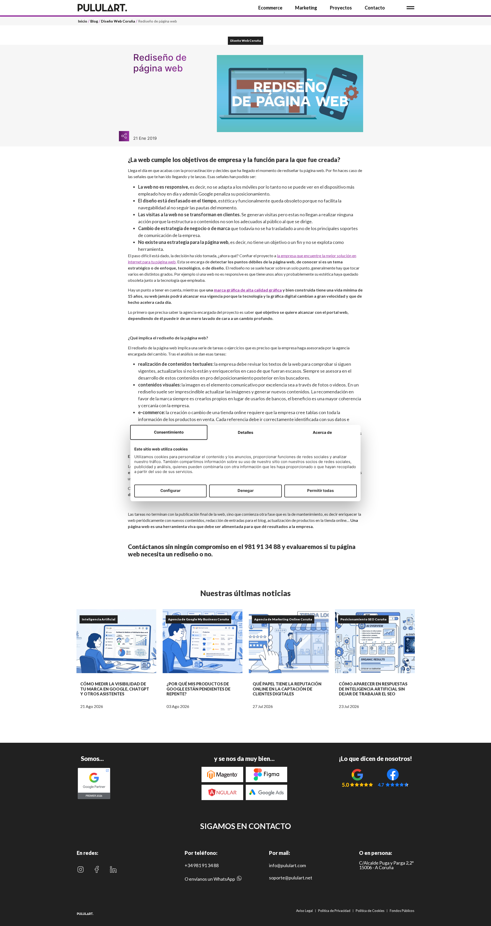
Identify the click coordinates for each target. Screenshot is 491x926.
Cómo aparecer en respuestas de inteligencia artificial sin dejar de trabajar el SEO (373, 688)
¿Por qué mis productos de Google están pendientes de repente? (198, 688)
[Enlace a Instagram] (80, 869)
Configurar (170, 490)
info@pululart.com (287, 865)
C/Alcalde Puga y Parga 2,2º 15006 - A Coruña (386, 865)
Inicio (82, 21)
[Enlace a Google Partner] (94, 798)
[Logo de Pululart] (102, 7)
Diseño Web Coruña (118, 21)
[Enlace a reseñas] (357, 778)
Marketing (306, 7)
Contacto (375, 7)
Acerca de (322, 432)
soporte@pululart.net (290, 877)
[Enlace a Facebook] (97, 869)
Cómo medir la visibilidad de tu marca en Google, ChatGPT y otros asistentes (114, 688)
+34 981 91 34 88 (202, 865)
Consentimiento (169, 432)
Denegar (246, 490)
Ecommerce (270, 7)
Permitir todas (320, 490)
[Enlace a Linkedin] (113, 869)
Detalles (245, 432)
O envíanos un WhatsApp (210, 879)
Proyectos (341, 7)
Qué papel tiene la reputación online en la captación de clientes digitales (287, 688)
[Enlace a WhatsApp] (239, 879)
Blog (94, 21)
